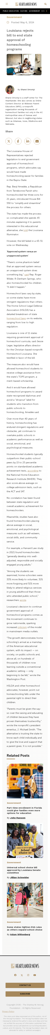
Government (34, 11)
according (33, 470)
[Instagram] (28, 975)
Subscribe (25, 994)
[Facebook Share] (18, 142)
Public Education (11, 11)
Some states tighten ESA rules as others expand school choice (24, 928)
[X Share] (9, 142)
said (26, 274)
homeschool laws (16, 318)
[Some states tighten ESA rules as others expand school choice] (25, 900)
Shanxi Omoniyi (28, 89)
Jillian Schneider (19, 877)
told (25, 230)
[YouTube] (34, 975)
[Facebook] (15, 975)
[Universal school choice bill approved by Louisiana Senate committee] (25, 840)
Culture (24, 11)
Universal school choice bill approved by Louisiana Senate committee (24, 870)
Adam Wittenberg (20, 934)
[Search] (45, 4)
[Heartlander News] (26, 4)
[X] (22, 975)
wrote (23, 600)
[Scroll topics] (46, 11)
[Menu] (7, 4)
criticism (22, 627)
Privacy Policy (8, 1011)
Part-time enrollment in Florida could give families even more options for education (24, 810)
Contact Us (25, 985)
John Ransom (17, 817)
